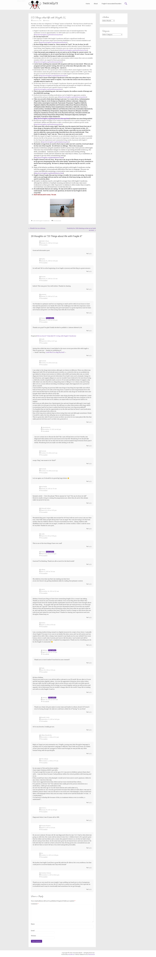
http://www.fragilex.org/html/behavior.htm (73, 50)
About (96, 3)
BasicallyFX (50, 3)
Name (33, 924)
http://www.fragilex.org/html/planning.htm (55, 142)
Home (88, 3)
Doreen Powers (46, 825)
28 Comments (57, 220)
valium (43, 569)
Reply (90, 253)
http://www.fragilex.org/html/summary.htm (48, 34)
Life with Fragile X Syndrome (41, 220)
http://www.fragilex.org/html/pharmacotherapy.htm (52, 118)
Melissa (47, 20)
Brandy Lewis (45, 717)
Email (33, 930)
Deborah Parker (46, 508)
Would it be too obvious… (37, 228)
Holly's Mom (45, 241)
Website (33, 936)
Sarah (42, 339)
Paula (42, 668)
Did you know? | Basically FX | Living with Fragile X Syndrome (56, 336)
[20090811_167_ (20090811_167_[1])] (62, 217)
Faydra (43, 259)
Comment (35, 904)
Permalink (44, 245)
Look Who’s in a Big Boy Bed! (55, 352)
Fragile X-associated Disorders (111, 3)
